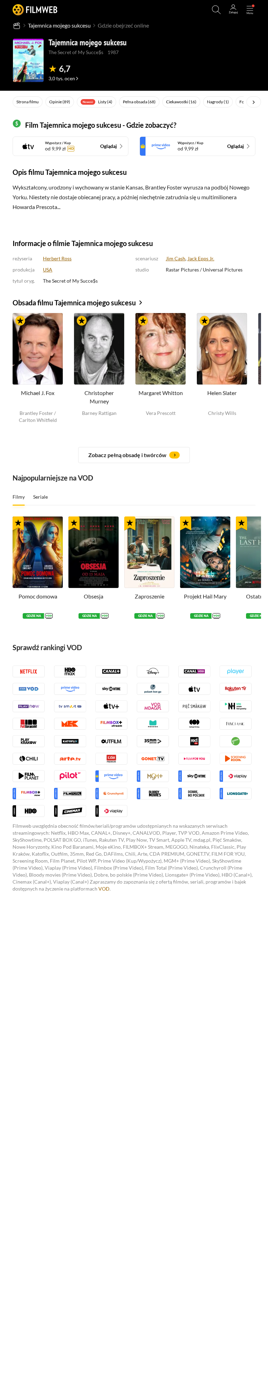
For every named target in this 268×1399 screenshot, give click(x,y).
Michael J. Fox (37, 392)
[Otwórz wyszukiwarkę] (216, 9)
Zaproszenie (149, 596)
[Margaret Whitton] (160, 349)
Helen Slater (222, 392)
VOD (104, 889)
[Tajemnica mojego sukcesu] (28, 60)
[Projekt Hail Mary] (205, 552)
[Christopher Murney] (99, 349)
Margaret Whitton (161, 392)
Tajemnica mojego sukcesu (59, 25)
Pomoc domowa (37, 596)
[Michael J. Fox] (38, 349)
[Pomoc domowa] (38, 552)
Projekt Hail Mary (205, 596)
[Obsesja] (93, 552)
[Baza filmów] (17, 25)
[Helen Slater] (222, 349)
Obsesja (93, 596)
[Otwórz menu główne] (249, 9)
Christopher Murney (99, 396)
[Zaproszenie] (149, 552)
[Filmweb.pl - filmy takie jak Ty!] (35, 9)
